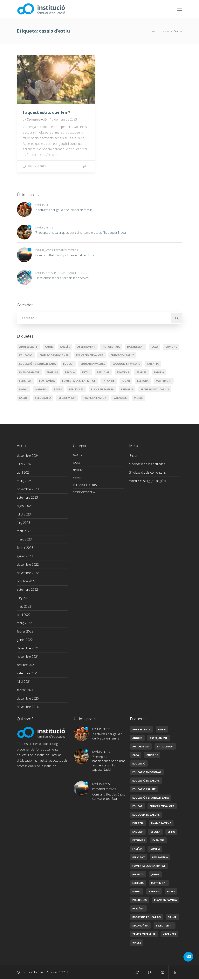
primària (127, 389)
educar (68, 363)
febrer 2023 (25, 548)
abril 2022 (24, 615)
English (52, 372)
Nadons (41, 389)
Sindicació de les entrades (147, 464)
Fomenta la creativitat (78, 381)
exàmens (123, 372)
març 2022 (24, 623)
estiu (86, 372)
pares (58, 389)
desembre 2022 (28, 564)
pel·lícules (76, 389)
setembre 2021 (27, 673)
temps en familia (94, 398)
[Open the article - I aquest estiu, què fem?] (36, 79)
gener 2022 (25, 640)
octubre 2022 (26, 581)
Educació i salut (122, 355)
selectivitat (67, 398)
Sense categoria (84, 492)
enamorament (29, 372)
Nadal (23, 389)
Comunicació (37, 119)
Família (32, 166)
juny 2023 (23, 523)
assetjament (86, 346)
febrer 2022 (25, 631)
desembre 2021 (28, 648)
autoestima (111, 346)
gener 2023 (25, 556)
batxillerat (135, 346)
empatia (153, 363)
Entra (133, 455)
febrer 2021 (25, 690)
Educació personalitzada (37, 363)
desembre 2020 (28, 698)
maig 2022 (24, 606)
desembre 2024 (28, 455)
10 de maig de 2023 (63, 119)
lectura (142, 381)
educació (25, 355)
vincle (138, 398)
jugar (126, 381)
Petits (42, 166)
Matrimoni (163, 381)
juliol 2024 (24, 464)
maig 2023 (24, 531)
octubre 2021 (26, 665)
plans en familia (102, 389)
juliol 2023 (24, 514)
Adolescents (28, 346)
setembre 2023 (27, 497)
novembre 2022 (28, 573)
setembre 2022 (27, 589)
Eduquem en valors (126, 363)
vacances (120, 398)
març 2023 (24, 539)
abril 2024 (24, 472)
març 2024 (24, 481)
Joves (49, 250)
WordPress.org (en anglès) (147, 481)
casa (154, 346)
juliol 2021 (24, 681)
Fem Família (47, 381)
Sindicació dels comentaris (147, 472)
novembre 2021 (28, 656)
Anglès (65, 346)
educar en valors (93, 363)
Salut (23, 398)
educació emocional (54, 355)
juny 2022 (23, 598)
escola (70, 372)
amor (49, 346)
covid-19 (171, 346)
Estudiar (103, 372)
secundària (43, 398)
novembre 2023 (28, 489)
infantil (108, 381)
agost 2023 (24, 506)
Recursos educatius (155, 389)
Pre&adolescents (66, 250)
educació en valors (89, 355)
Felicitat (25, 381)
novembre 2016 (28, 707)
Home (152, 31)
